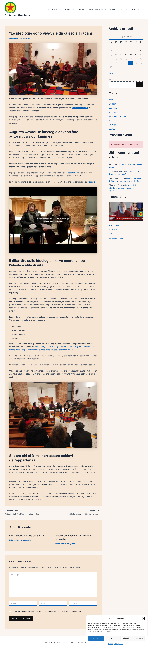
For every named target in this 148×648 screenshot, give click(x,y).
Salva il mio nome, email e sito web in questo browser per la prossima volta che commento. (47, 611)
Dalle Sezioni (14, 540)
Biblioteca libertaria (97, 9)
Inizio (46, 9)
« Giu (111, 74)
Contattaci (137, 9)
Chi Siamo (56, 9)
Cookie (110, 644)
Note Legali (114, 225)
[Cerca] (139, 84)
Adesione (81, 9)
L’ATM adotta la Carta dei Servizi (26, 535)
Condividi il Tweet (65, 350)
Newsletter (124, 9)
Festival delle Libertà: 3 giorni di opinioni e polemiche (123, 188)
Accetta (96, 638)
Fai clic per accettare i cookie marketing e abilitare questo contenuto (53, 220)
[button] (143, 618)
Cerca (111, 80)
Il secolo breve (73, 173)
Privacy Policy (118, 644)
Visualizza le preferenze (133, 638)
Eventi (112, 9)
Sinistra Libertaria (17, 15)
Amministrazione (116, 239)
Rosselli (91, 182)
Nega (113, 638)
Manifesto (69, 9)
